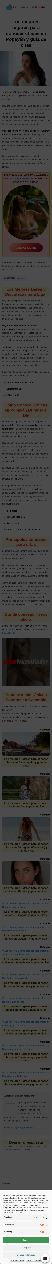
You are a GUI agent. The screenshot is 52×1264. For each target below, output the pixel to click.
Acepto (26, 1240)
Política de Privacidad (34, 1261)
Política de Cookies (18, 1261)
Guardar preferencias (26, 1255)
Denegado (26, 1247)
